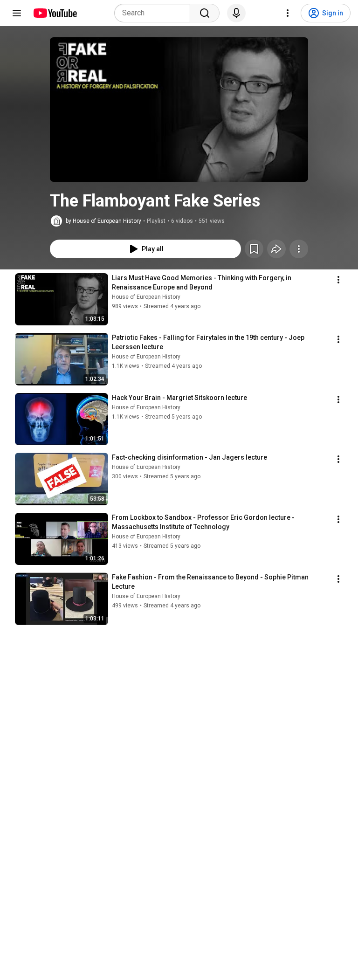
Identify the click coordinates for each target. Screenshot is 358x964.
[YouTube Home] (54, 13)
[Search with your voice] (236, 13)
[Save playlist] (254, 249)
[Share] (276, 249)
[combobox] (155, 13)
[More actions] (298, 249)
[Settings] (287, 13)
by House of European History (103, 221)
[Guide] (16, 13)
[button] (179, 109)
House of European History (146, 297)
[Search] (205, 13)
